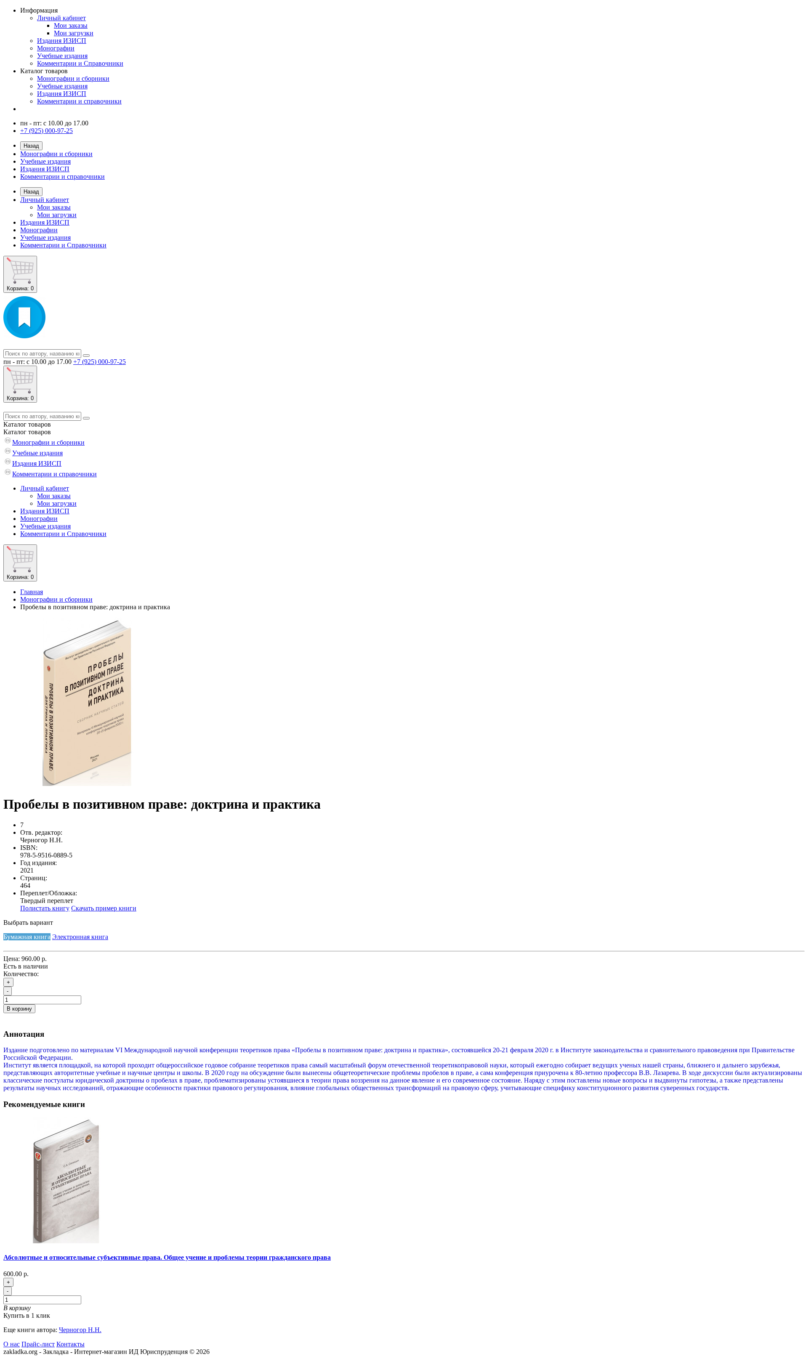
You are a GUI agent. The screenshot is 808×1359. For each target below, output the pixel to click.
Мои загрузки (73, 33)
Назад (31, 146)
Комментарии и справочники (79, 101)
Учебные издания (62, 55)
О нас (11, 1344)
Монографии (55, 48)
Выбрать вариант (28, 922)
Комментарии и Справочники (80, 63)
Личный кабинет (61, 17)
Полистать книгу (44, 908)
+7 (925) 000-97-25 (46, 130)
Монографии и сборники (73, 78)
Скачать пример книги (103, 908)
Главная (31, 591)
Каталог (27, 431)
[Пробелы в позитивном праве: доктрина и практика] (87, 783)
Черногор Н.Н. (80, 1329)
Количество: (21, 973)
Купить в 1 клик (26, 1315)
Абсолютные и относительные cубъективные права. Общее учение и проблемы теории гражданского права (167, 1257)
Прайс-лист (38, 1344)
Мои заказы (71, 25)
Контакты (70, 1344)
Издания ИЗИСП (61, 40)
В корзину (19, 1009)
